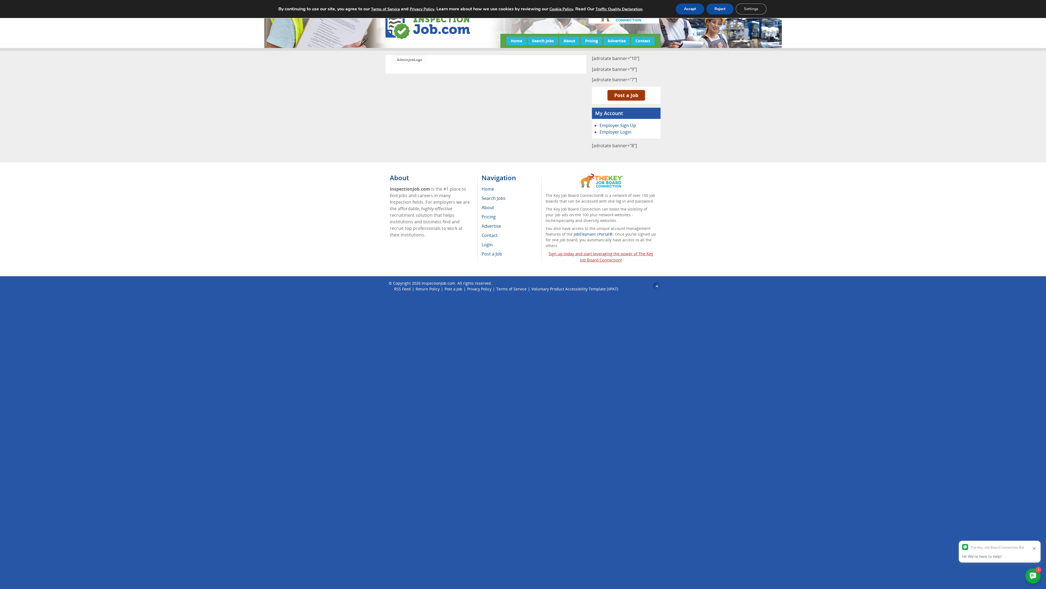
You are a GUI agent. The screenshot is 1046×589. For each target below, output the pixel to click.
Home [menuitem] (488, 189)
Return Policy (428, 289)
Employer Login (615, 132)
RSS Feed (402, 289)
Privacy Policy (479, 289)
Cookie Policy (561, 9)
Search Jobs (543, 40)
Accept (690, 8)
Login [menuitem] (487, 245)
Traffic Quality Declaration (618, 9)
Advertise (617, 40)
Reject (719, 8)
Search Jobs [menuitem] (494, 198)
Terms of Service (511, 289)
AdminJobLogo (409, 59)
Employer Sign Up (618, 125)
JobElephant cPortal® (593, 234)
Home (516, 40)
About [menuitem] (488, 208)
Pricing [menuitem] (489, 217)
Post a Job (626, 95)
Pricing (591, 40)
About (569, 40)
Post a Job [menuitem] (492, 254)
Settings (751, 8)
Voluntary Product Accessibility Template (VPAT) (574, 289)
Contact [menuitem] (490, 235)
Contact (642, 40)
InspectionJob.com (438, 283)
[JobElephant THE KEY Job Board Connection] (600, 176)
